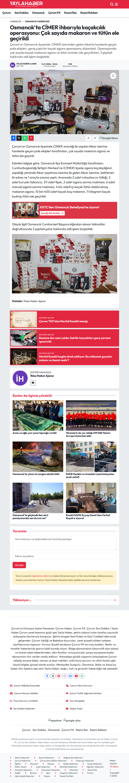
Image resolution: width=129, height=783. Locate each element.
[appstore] (55, 720)
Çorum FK (54, 12)
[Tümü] (114, 600)
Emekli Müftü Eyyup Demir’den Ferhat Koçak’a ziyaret (88, 517)
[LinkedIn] (70, 676)
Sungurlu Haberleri (68, 773)
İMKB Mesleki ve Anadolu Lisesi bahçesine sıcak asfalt (90, 475)
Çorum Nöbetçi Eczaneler (27, 685)
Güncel (50, 764)
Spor (48, 773)
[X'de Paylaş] (19, 138)
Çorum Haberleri (22, 760)
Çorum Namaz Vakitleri (26, 693)
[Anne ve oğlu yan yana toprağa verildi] (38, 415)
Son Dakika (21, 12)
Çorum (6, 12)
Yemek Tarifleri (66, 776)
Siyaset (33, 773)
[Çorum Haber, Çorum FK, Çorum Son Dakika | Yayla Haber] (26, 4)
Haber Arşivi (76, 708)
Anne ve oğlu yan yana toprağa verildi (35, 432)
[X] (53, 676)
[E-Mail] (33, 382)
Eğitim (17, 764)
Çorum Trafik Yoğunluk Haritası (85, 693)
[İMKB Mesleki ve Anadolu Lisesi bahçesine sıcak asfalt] (91, 456)
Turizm (90, 773)
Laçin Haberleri (42, 767)
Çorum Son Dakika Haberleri (53, 760)
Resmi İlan (70, 12)
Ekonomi (34, 764)
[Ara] (111, 4)
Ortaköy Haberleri (23, 770)
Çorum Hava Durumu (81, 685)
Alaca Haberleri (22, 757)
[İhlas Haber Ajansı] (20, 377)
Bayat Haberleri (46, 757)
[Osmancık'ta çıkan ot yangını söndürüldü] (38, 456)
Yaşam (46, 776)
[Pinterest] (58, 676)
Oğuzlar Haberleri (95, 767)
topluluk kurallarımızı (42, 575)
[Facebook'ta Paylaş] (13, 138)
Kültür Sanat (20, 767)
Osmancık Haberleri (37, 21)
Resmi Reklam (89, 12)
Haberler (15, 21)
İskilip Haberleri (70, 764)
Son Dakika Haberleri (24, 708)
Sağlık (17, 773)
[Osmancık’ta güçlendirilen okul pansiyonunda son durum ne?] (38, 497)
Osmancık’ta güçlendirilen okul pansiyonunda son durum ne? (30, 517)
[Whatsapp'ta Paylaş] (25, 138)
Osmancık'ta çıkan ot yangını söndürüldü (36, 474)
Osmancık (38, 12)
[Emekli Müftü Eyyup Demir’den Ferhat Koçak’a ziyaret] (91, 497)
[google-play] (72, 720)
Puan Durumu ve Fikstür (26, 700)
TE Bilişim (114, 766)
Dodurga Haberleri (85, 760)
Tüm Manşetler (77, 700)
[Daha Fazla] (31, 138)
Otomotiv (73, 770)
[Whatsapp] (82, 676)
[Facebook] (47, 676)
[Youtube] (76, 676)
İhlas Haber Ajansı (42, 376)
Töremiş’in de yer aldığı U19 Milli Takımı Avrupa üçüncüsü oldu (88, 434)
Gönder (19, 565)
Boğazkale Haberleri (73, 757)
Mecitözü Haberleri (68, 767)
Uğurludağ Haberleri (24, 776)
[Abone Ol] (108, 137)
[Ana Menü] (116, 4)
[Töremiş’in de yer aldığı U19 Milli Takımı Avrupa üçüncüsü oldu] (91, 415)
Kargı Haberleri (94, 764)
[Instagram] (64, 676)
